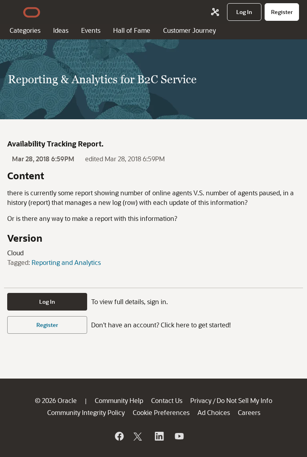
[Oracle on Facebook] (119, 436)
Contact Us (166, 400)
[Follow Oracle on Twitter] (139, 436)
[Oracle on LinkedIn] (159, 436)
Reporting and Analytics (66, 262)
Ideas (60, 30)
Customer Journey (189, 30)
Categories (25, 30)
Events (90, 30)
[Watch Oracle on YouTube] (178, 436)
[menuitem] (244, 12)
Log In (47, 301)
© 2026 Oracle (56, 400)
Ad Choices (213, 412)
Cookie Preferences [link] (161, 412)
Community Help (119, 400)
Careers (249, 412)
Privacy (200, 400)
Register (47, 325)
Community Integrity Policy (86, 412)
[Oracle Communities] (215, 12)
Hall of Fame (131, 30)
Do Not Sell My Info (244, 400)
